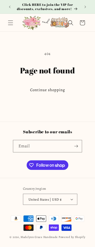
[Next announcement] (85, 7)
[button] (10, 23)
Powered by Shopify (72, 237)
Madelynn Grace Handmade (39, 237)
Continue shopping (47, 89)
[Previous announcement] (10, 7)
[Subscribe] (76, 146)
